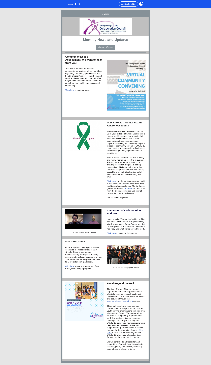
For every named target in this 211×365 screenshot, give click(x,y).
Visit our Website (105, 47)
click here (128, 188)
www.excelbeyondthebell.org (120, 301)
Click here (69, 90)
